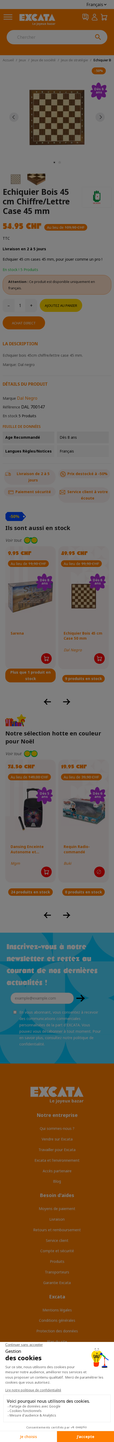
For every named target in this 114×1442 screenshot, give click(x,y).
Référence (11, 407)
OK (80, 998)
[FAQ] (85, 17)
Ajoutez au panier (61, 305)
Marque (9, 398)
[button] (57, 540)
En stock (10, 415)
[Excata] (37, 19)
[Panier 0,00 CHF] (104, 17)
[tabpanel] (57, 117)
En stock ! (11, 269)
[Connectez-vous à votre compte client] (95, 17)
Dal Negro (27, 398)
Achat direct (24, 323)
